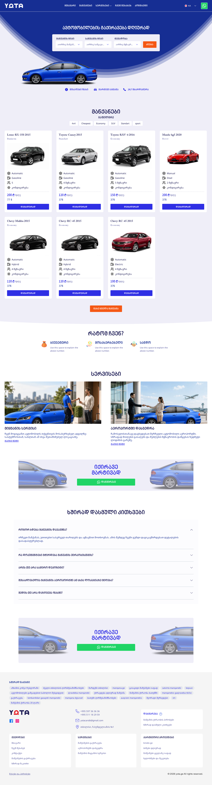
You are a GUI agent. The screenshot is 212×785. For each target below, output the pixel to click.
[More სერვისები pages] (110, 5)
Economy (100, 123)
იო (174, 697)
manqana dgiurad (74, 697)
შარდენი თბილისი (98, 688)
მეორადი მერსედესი (157, 697)
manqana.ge (118, 688)
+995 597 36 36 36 (90, 711)
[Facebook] (11, 721)
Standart (125, 123)
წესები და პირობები (19, 773)
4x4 (74, 123)
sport (137, 123)
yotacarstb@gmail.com (91, 720)
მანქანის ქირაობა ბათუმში (143, 692)
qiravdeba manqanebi (79, 692)
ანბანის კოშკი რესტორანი (25, 688)
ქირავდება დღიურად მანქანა (109, 692)
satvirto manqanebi (171, 688)
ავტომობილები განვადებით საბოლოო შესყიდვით (37, 692)
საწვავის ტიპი (94, 39)
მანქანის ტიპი (65, 39)
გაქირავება (17, 697)
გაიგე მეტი (12, 441)
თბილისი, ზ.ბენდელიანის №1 (97, 726)
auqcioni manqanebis (131, 697)
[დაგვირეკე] (204, 6)
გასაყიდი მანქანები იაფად (143, 688)
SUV (113, 123)
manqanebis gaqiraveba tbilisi (177, 692)
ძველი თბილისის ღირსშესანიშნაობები (63, 688)
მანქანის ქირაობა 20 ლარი (25, 702)
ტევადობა (121, 39)
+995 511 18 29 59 (90, 714)
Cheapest (85, 123)
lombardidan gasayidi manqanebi (44, 697)
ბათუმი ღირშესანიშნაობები (101, 697)
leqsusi (189, 688)
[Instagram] (17, 721)
